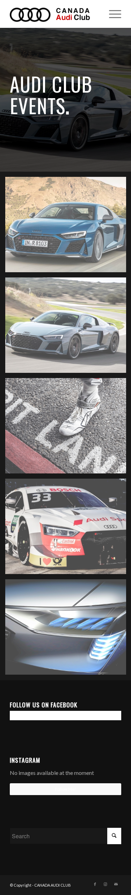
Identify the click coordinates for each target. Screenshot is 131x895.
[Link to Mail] (116, 884)
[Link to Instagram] (105, 884)
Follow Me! (65, 789)
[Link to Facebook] (95, 884)
